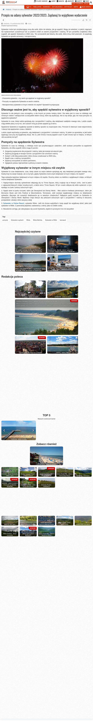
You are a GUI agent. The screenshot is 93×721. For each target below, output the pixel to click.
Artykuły (8, 9)
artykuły (68, 7)
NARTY (79, 1)
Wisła (28, 220)
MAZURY (71, 1)
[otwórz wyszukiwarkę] (91, 2)
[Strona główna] (4, 9)
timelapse (37, 7)
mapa (76, 7)
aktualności (57, 7)
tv (30, 7)
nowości (46, 7)
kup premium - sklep (80, 3)
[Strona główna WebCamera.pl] (9, 2)
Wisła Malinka (37, 220)
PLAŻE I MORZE (41, 1)
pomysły (5, 220)
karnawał (63, 220)
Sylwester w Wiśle (51, 220)
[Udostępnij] (3, 20)
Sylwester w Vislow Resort (13, 203)
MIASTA (61, 1)
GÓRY (53, 1)
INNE (87, 1)
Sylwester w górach (17, 220)
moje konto (86, 7)
